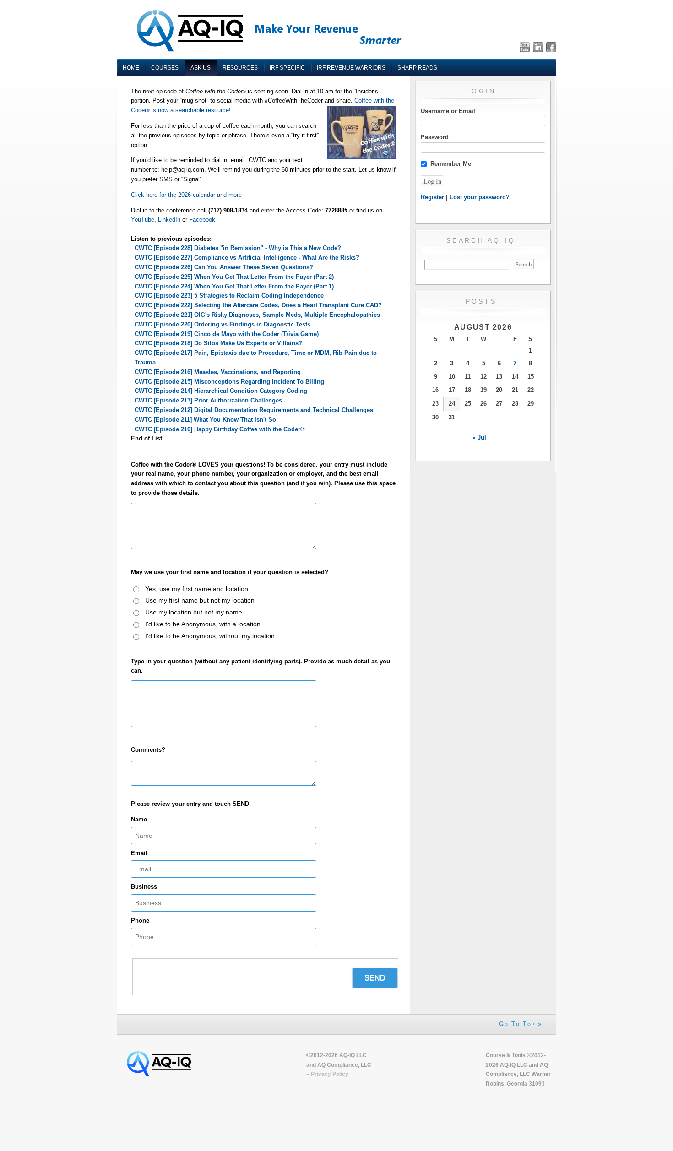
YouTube (142, 219)
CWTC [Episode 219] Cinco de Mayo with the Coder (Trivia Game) (227, 334)
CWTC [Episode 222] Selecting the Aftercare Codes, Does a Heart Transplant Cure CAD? (258, 305)
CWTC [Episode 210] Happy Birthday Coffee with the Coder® (220, 429)
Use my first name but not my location (200, 600)
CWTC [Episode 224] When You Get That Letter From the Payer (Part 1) (234, 286)
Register (432, 197)
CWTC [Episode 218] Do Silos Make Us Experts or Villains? (218, 343)
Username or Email (448, 111)
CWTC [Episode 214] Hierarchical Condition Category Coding (221, 390)
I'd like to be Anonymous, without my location (210, 636)
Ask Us (200, 68)
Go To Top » (520, 1024)
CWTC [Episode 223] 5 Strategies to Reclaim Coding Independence (229, 295)
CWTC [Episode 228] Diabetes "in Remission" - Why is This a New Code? (238, 247)
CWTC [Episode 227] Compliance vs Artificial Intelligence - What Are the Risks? (247, 257)
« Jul (479, 437)
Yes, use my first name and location (196, 588)
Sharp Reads (417, 68)
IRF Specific (287, 68)
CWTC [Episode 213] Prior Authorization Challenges (208, 400)
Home (131, 68)
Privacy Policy (329, 1074)
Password (435, 137)
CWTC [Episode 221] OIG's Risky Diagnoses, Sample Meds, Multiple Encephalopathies (257, 314)
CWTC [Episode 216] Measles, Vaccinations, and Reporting (218, 372)
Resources (240, 68)
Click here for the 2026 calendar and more (186, 194)
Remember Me (450, 163)
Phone (140, 920)
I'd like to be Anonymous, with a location (203, 624)
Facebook (202, 219)
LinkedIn (169, 219)
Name (139, 819)
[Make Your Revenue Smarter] (268, 51)
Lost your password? (480, 197)
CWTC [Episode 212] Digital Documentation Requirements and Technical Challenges (254, 410)
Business (144, 886)
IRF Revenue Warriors (351, 68)
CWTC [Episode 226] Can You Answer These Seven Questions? (224, 267)
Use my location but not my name (193, 612)
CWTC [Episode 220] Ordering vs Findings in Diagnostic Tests (222, 324)
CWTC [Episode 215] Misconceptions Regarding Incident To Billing (229, 381)
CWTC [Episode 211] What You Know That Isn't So (205, 419)
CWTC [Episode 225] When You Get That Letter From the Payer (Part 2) (234, 276)
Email (139, 853)
